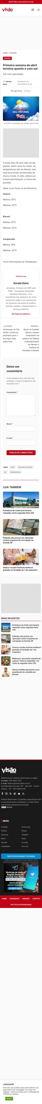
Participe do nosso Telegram (21, 856)
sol (5, 472)
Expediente (5, 846)
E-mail (10, 438)
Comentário (12, 392)
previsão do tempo (25, 467)
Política (4, 831)
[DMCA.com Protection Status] (21, 807)
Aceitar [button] (9, 1099)
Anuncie (25, 846)
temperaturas (15, 472)
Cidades (12, 53)
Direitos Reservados (9, 799)
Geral (24, 839)
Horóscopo (26, 827)
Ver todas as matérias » (21, 314)
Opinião (4, 842)
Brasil (3, 839)
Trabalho (25, 835)
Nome (10, 424)
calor (12, 467)
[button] (38, 10)
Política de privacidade (21, 905)
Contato (25, 842)
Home (5, 53)
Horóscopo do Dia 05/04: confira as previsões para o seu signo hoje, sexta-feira (11, 335)
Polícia (24, 831)
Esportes (4, 835)
